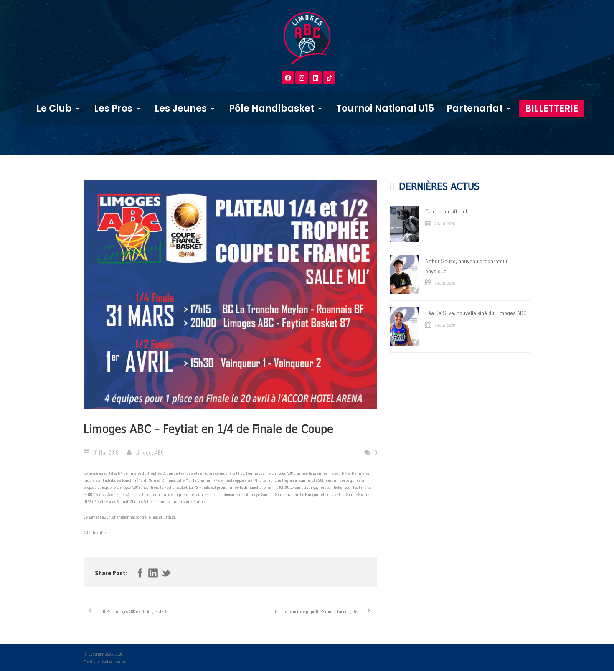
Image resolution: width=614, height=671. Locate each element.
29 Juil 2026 (445, 223)
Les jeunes (181, 108)
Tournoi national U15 (385, 108)
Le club (54, 108)
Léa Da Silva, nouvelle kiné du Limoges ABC (476, 312)
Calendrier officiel (446, 211)
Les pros (113, 108)
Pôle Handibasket (271, 108)
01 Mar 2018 (106, 452)
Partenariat (475, 108)
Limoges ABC (149, 452)
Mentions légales (98, 660)
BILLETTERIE (551, 108)
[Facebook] (288, 77)
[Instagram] (301, 77)
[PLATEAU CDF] (230, 294)
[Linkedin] (315, 77)
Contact (121, 660)
